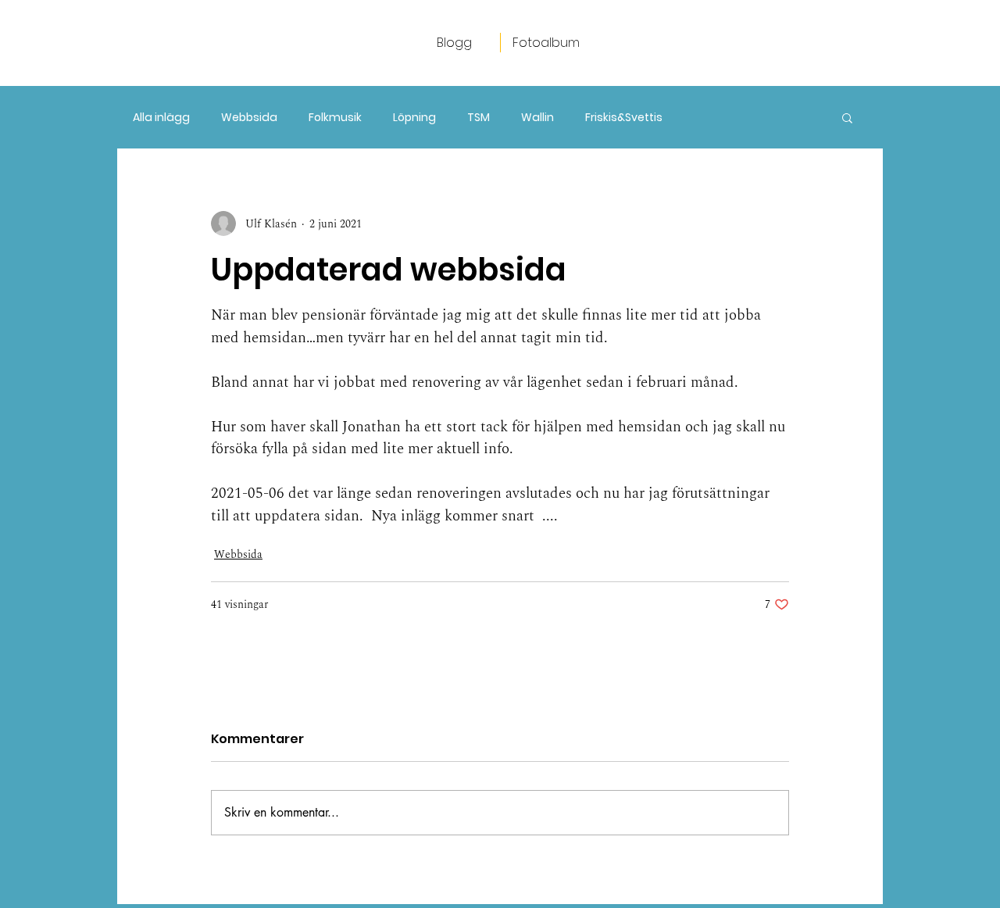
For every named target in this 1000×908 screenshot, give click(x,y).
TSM (478, 117)
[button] (847, 117)
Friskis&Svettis (623, 117)
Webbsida (249, 117)
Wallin (537, 117)
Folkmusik (335, 117)
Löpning (414, 117)
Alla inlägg (161, 117)
